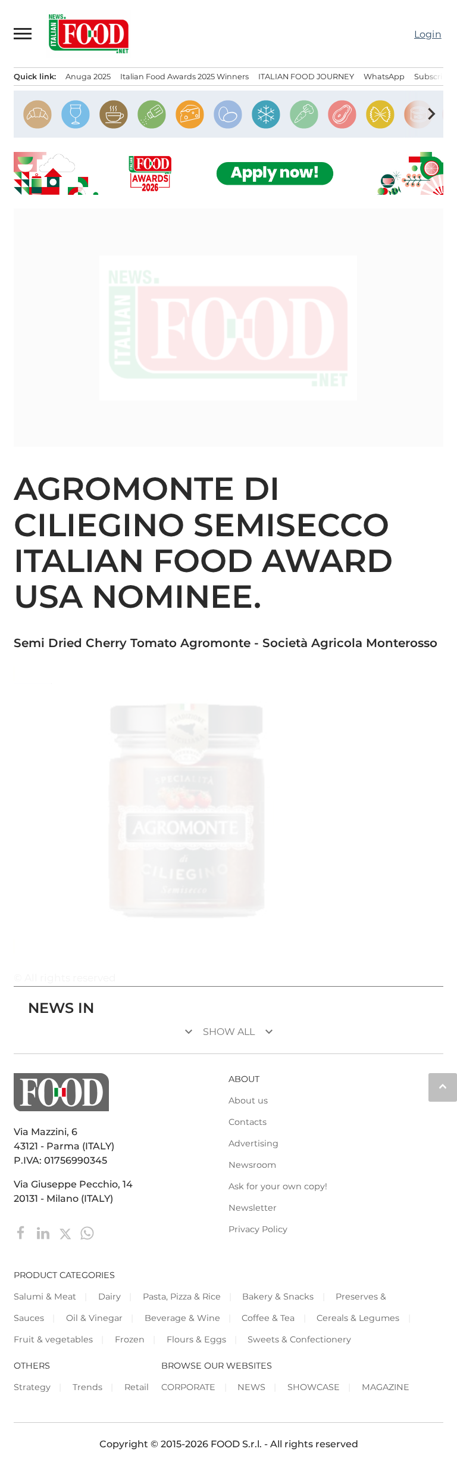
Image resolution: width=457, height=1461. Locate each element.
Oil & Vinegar (94, 1318)
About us (248, 1100)
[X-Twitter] (66, 1232)
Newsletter (252, 1207)
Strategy (32, 1387)
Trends (87, 1387)
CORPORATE (188, 1387)
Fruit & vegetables (53, 1339)
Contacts (247, 1122)
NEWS (251, 1387)
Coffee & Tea (268, 1318)
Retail (136, 1387)
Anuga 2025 (88, 76)
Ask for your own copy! (277, 1186)
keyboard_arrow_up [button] (443, 1086)
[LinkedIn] (44, 1232)
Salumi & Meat (45, 1296)
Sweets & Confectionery (299, 1339)
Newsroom (252, 1165)
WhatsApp (384, 76)
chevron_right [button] (431, 114)
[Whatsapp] (87, 1232)
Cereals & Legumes (358, 1318)
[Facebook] (22, 1232)
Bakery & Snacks (278, 1296)
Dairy (109, 1296)
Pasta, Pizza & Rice (182, 1296)
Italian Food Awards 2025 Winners (184, 76)
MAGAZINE (385, 1387)
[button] (23, 33)
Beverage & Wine (182, 1318)
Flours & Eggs (196, 1339)
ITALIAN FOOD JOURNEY (306, 76)
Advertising (253, 1143)
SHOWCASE (313, 1387)
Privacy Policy (257, 1229)
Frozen (130, 1339)
